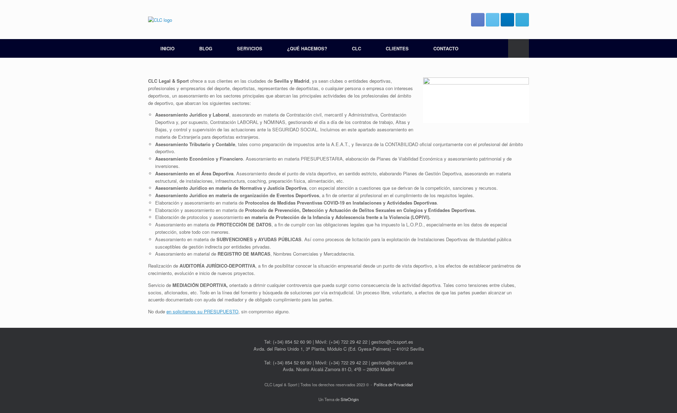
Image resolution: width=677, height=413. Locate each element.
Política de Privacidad (393, 384)
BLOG (205, 48)
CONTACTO (445, 48)
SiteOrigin (350, 399)
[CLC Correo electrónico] (522, 19)
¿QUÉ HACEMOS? (307, 48)
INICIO (167, 48)
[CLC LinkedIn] (507, 19)
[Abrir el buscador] (518, 48)
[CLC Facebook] (477, 19)
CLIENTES (397, 48)
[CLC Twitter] (492, 19)
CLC (356, 48)
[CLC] (160, 19)
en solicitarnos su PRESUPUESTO (202, 311)
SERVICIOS (249, 48)
